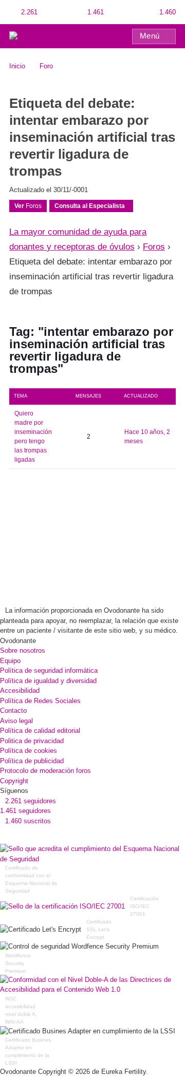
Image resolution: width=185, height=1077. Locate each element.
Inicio (17, 66)
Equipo (10, 661)
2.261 (28, 12)
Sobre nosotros (22, 650)
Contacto (13, 710)
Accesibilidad (20, 690)
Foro (46, 66)
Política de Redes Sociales (40, 701)
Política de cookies (28, 750)
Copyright (14, 781)
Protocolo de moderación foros (45, 770)
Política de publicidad (32, 761)
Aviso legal (16, 721)
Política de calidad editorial (40, 730)
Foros (28, 206)
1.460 (166, 12)
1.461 (94, 12)
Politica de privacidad (32, 741)
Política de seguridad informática (49, 670)
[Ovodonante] (31, 36)
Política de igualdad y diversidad (48, 681)
